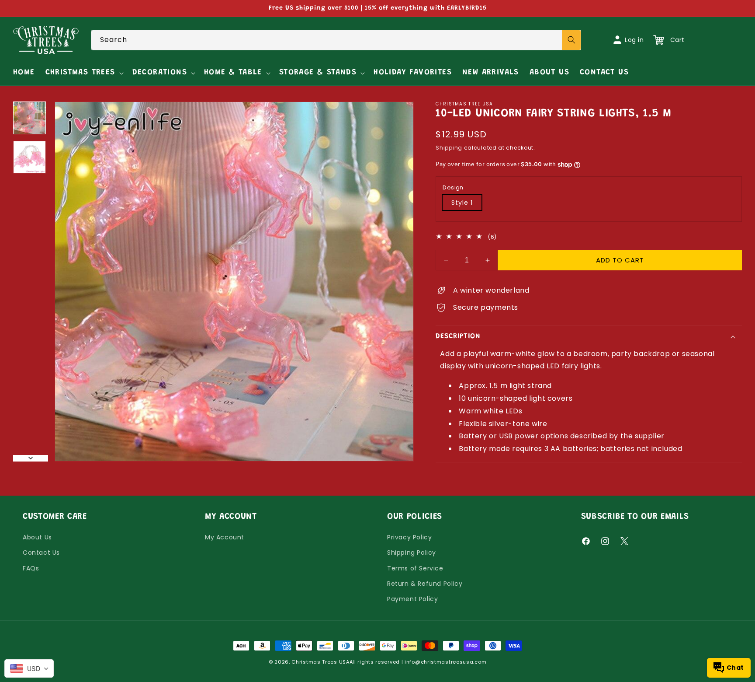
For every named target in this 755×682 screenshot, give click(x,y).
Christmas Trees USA (320, 661)
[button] (83, 73)
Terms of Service (415, 568)
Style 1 (462, 202)
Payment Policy (412, 599)
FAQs (31, 568)
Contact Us (41, 553)
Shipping (449, 147)
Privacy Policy (409, 537)
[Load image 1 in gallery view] (29, 117)
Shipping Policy (411, 553)
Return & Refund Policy (424, 583)
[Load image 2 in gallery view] (29, 157)
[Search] (571, 40)
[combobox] (336, 40)
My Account (224, 537)
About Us (37, 537)
